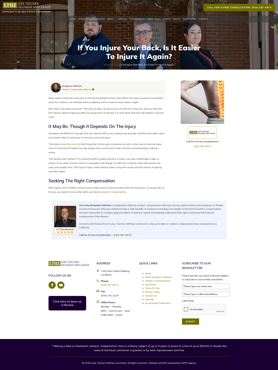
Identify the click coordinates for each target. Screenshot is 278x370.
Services (122, 19)
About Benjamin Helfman (158, 277)
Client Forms (189, 19)
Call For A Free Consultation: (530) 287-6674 (239, 7)
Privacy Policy (152, 291)
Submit (190, 321)
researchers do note (70, 144)
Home (73, 19)
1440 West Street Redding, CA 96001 (115, 273)
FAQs (150, 19)
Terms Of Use (152, 288)
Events (166, 19)
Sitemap (149, 299)
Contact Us (151, 295)
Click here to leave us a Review (67, 303)
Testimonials (137, 19)
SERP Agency (188, 362)
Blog (157, 19)
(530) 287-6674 (202, 146)
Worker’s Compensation (91, 19)
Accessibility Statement (157, 303)
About (110, 19)
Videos (176, 19)
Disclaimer (150, 284)
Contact (203, 19)
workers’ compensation (114, 191)
